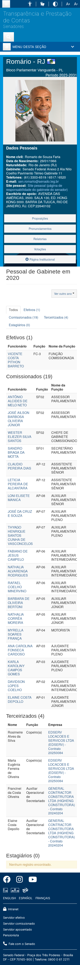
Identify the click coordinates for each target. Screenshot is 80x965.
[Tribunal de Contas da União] (24, 890)
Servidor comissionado (19, 923)
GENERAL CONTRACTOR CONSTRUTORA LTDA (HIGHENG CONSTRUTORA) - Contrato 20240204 (61, 800)
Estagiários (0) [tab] (19, 324)
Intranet (12, 909)
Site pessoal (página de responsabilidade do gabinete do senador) (37, 187)
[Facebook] (8, 880)
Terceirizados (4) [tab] (56, 317)
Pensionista (11, 935)
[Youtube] (31, 880)
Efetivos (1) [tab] (32, 309)
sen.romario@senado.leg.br (38, 181)
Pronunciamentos (40, 229)
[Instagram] (19, 880)
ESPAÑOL (25, 898)
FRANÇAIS (42, 898)
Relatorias (40, 239)
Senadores (13, 26)
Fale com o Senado (21, 944)
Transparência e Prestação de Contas (37, 17)
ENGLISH (9, 898)
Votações (40, 249)
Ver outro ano (63, 294)
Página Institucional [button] (42, 259)
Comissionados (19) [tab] (23, 317)
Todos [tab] (13, 309)
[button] (30, 4)
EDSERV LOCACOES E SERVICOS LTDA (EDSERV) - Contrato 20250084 (61, 742)
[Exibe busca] (8, 37)
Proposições (40, 218)
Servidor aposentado (17, 929)
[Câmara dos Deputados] (6, 890)
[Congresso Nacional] (15, 890)
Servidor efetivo (14, 917)
